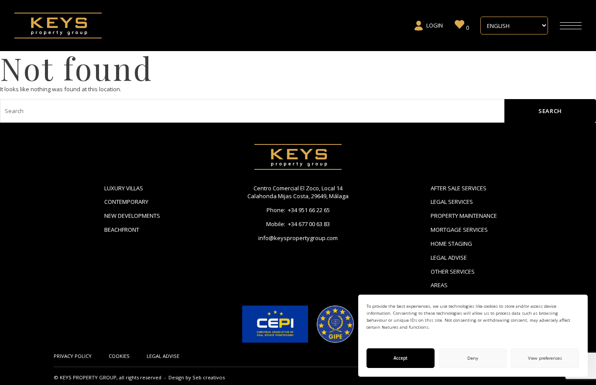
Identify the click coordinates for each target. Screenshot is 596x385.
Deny (472, 358)
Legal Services (452, 202)
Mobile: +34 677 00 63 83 (298, 224)
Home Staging (451, 244)
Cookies (119, 356)
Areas (439, 285)
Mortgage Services (459, 230)
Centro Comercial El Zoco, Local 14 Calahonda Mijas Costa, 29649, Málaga (298, 192)
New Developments (132, 216)
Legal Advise (449, 257)
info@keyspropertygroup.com (298, 238)
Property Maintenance (464, 216)
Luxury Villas (123, 188)
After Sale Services (458, 188)
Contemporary (126, 202)
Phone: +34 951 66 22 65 (298, 210)
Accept (401, 358)
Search (550, 111)
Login (434, 25)
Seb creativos (208, 377)
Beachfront (121, 230)
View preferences (545, 358)
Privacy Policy (73, 356)
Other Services (453, 271)
